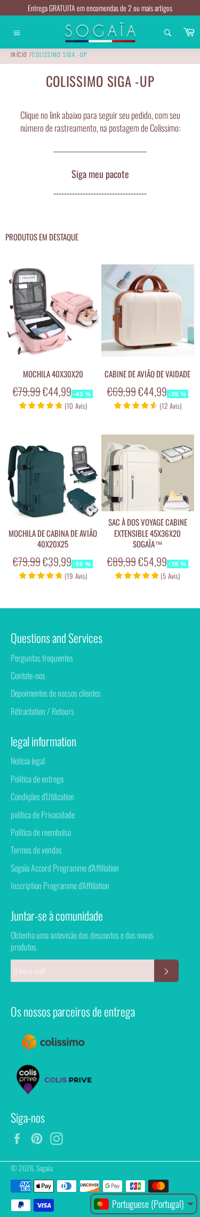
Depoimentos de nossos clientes (56, 693)
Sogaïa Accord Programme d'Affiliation (65, 867)
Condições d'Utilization (42, 796)
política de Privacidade (43, 814)
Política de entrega (37, 778)
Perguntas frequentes (42, 657)
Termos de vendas (36, 849)
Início (19, 54)
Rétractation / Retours (42, 711)
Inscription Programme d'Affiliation (60, 885)
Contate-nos (28, 675)
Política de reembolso (41, 832)
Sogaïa (44, 1168)
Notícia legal (28, 760)
